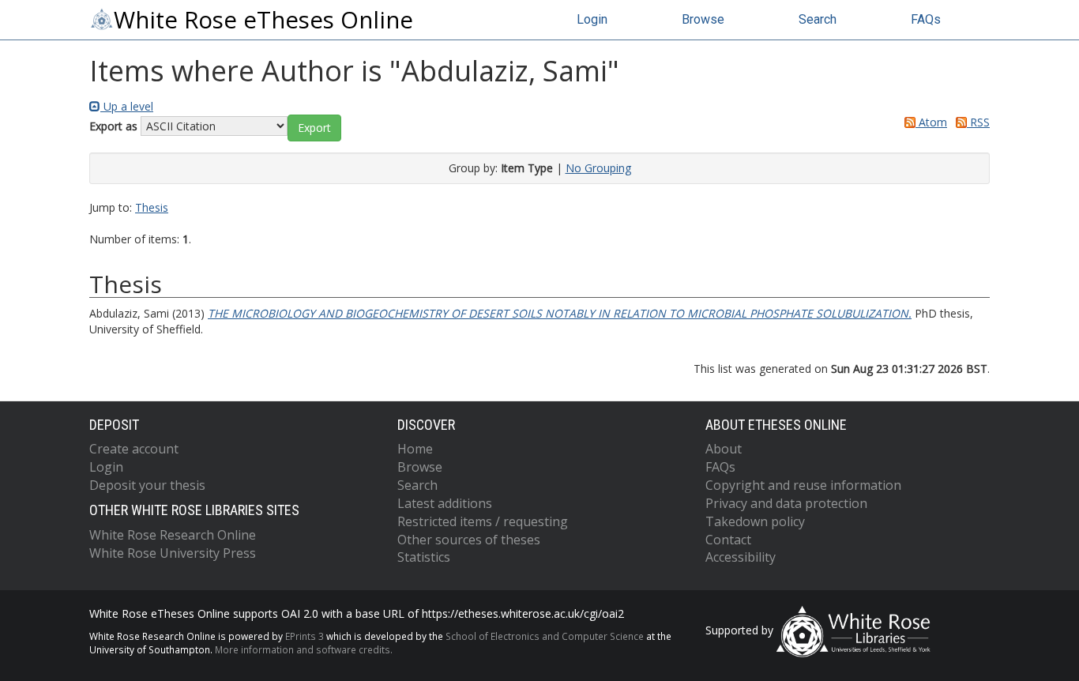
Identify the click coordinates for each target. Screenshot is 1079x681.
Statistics (423, 557)
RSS (978, 122)
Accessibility (740, 557)
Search (818, 19)
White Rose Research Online (172, 535)
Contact (728, 539)
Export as (113, 126)
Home (415, 448)
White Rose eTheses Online (263, 20)
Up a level (126, 106)
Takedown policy (755, 521)
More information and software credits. (304, 649)
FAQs (926, 19)
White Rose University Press (172, 553)
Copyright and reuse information (803, 485)
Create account (134, 448)
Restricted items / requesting (482, 521)
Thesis (151, 207)
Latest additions (444, 503)
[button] (314, 128)
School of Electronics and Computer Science (545, 636)
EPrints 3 (304, 636)
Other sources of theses (468, 539)
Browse (703, 19)
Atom (931, 122)
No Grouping (598, 167)
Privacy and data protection (786, 503)
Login (592, 19)
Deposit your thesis (147, 485)
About (723, 448)
